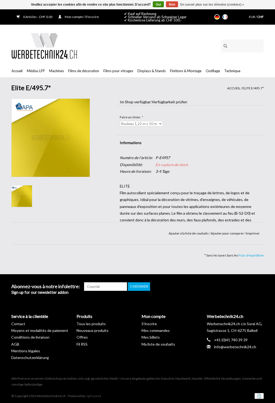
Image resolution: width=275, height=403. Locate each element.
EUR (252, 17)
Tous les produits (91, 323)
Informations (131, 142)
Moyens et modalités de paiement (39, 330)
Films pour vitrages (118, 71)
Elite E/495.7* (253, 88)
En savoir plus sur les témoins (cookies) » (212, 4)
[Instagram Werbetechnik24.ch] (259, 286)
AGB (15, 344)
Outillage (213, 71)
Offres (82, 337)
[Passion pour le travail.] (44, 46)
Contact (18, 323)
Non (172, 4)
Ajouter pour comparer (227, 233)
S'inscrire (149, 323)
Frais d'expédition (251, 255)
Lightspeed (93, 396)
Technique (232, 71)
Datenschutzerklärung (30, 357)
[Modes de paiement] (258, 396)
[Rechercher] (223, 45)
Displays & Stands (152, 71)
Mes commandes (156, 330)
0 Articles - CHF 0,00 (38, 17)
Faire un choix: (131, 117)
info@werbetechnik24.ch (235, 347)
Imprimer (253, 233)
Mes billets (151, 337)
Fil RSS (82, 344)
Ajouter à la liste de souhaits (189, 233)
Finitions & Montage (185, 71)
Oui (158, 4)
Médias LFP (36, 71)
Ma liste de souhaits (158, 344)
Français (225, 17)
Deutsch (217, 17)
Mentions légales (25, 351)
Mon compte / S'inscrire (81, 17)
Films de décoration (83, 71)
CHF (260, 17)
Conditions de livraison (30, 337)
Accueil (17, 71)
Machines (56, 71)
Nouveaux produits (92, 330)
